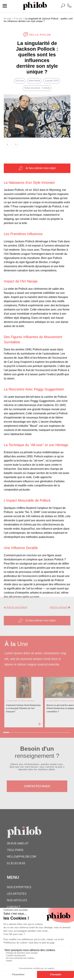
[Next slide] (15, 144)
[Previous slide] (7, 144)
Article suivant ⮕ (60, 607)
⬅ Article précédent (15, 607)
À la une (18, 18)
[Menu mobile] (5, 6)
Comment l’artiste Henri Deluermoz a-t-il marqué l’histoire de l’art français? (23, 708)
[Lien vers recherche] (63, 6)
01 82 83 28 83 (16, 863)
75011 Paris (15, 850)
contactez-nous (37, 786)
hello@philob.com (21, 856)
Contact (13, 907)
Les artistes (17, 893)
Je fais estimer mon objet (40, 168)
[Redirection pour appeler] (69, 6)
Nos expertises (19, 887)
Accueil (7, 18)
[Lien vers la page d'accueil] (35, 8)
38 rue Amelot (18, 843)
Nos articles (17, 900)
